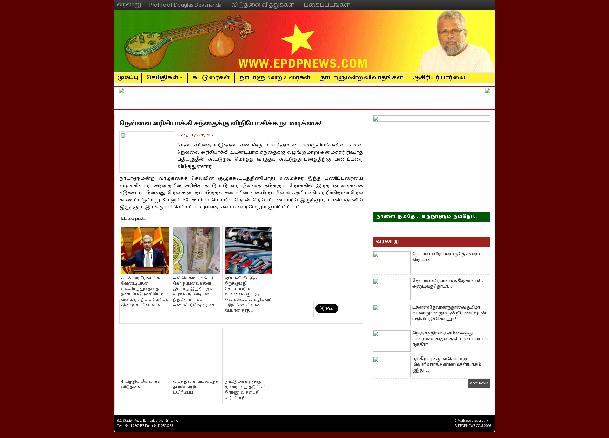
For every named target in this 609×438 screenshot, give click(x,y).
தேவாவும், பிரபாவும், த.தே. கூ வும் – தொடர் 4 (447, 257)
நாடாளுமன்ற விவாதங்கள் (361, 78)
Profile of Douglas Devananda (185, 5)
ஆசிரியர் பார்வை (439, 78)
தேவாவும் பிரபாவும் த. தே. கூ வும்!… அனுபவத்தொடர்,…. (447, 284)
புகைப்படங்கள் (327, 5)
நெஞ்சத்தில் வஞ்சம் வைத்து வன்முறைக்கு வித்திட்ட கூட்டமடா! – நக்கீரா (450, 339)
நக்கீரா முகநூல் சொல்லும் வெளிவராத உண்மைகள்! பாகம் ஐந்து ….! (446, 365)
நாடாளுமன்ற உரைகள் (274, 78)
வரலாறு (129, 2)
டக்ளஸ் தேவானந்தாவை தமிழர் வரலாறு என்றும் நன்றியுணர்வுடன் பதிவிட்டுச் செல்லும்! (449, 313)
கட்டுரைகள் (211, 78)
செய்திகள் (163, 78)
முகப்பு (128, 74)
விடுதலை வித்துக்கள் (262, 5)
